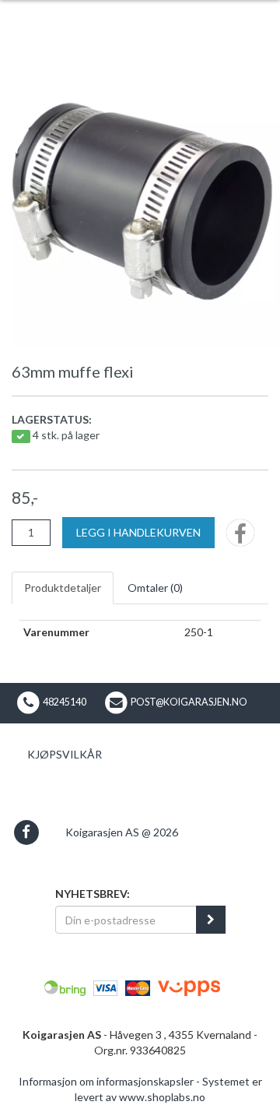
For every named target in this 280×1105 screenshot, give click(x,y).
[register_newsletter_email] (211, 920)
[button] (26, 832)
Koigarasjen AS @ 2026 (121, 832)
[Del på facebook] (240, 537)
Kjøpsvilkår (64, 754)
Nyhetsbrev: (92, 893)
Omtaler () (155, 587)
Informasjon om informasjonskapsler (106, 1081)
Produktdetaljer (62, 587)
